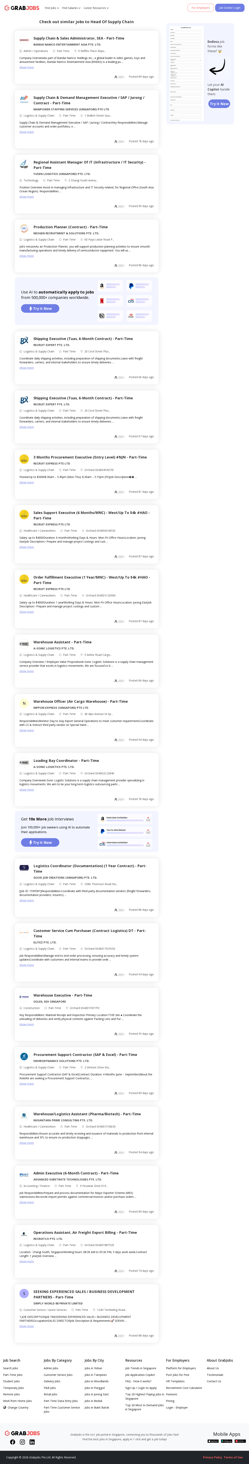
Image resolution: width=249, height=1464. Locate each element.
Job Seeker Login (229, 8)
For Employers (201, 8)
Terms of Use (233, 1457)
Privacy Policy (212, 1457)
